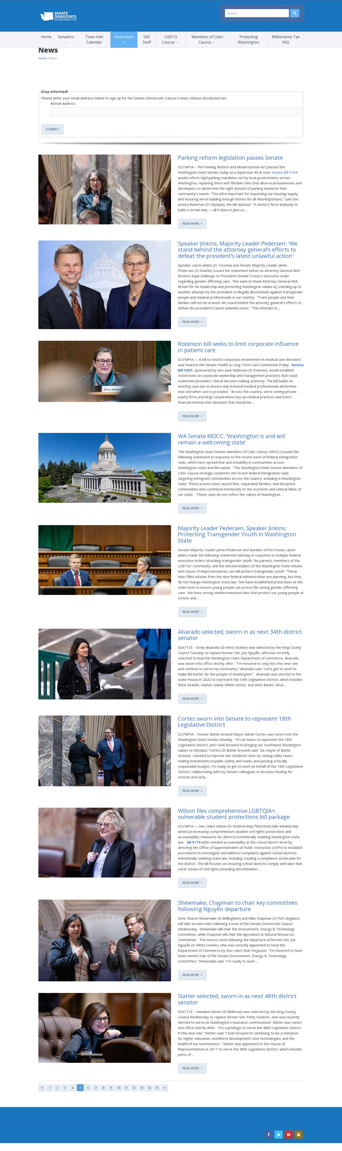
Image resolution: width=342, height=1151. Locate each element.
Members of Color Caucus (207, 39)
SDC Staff (147, 39)
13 (141, 1088)
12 (134, 1088)
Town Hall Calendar (94, 39)
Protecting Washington (248, 39)
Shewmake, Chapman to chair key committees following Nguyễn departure (237, 905)
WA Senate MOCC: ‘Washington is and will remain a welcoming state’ (231, 439)
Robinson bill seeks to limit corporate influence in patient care (238, 347)
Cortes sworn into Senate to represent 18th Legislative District (234, 721)
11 (126, 1088)
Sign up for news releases (131, 45)
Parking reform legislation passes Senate (230, 157)
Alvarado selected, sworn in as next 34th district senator (240, 634)
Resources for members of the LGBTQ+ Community (178, 46)
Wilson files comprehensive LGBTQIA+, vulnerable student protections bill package (234, 813)
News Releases (132, 46)
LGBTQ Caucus (169, 39)
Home (46, 36)
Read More (191, 223)
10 (118, 1088)
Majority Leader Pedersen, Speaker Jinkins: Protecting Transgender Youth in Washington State (237, 534)
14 (149, 1088)
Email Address (64, 103)
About (208, 46)
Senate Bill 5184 (285, 172)
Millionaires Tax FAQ (286, 39)
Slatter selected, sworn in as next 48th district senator (237, 999)
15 (157, 1088)
